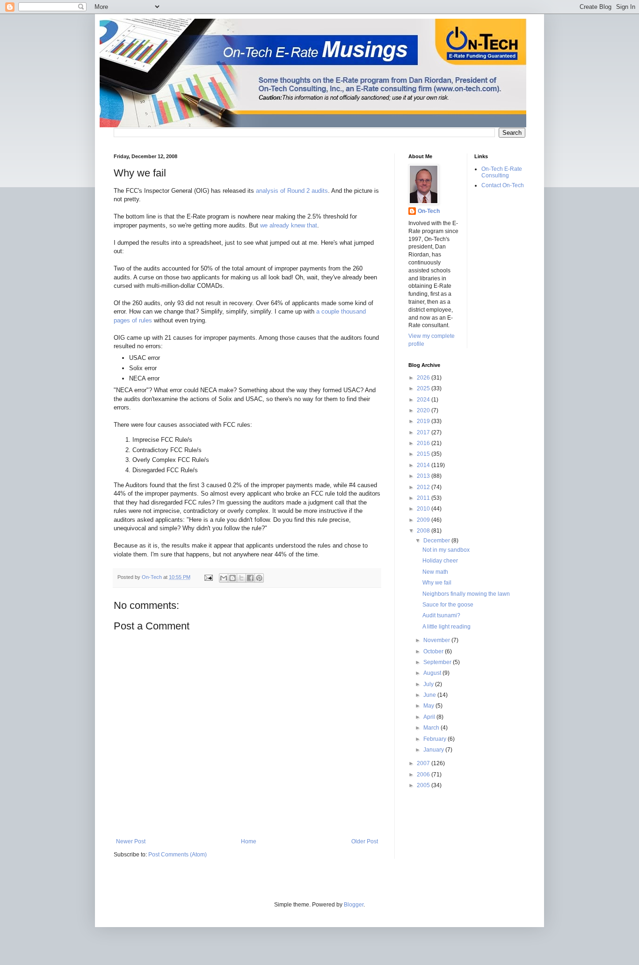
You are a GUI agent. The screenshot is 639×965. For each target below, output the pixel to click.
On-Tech (429, 211)
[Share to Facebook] (250, 578)
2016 (424, 443)
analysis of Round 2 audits (292, 190)
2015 (424, 454)
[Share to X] (241, 578)
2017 (424, 432)
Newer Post (130, 841)
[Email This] (223, 578)
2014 (424, 465)
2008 (424, 530)
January (434, 749)
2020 (424, 410)
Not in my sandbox (446, 550)
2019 (424, 421)
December (437, 540)
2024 (424, 399)
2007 (424, 763)
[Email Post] (208, 577)
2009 (424, 520)
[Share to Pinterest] (259, 578)
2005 (424, 785)
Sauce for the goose (447, 604)
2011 (424, 498)
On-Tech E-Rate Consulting (501, 172)
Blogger (353, 904)
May (429, 705)
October (434, 651)
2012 (424, 487)
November (437, 640)
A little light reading (446, 626)
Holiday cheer (440, 560)
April (429, 717)
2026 (424, 377)
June (430, 695)
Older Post (364, 841)
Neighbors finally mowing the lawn (466, 594)
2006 (424, 774)
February (435, 739)
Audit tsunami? (441, 615)
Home (248, 841)
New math (435, 572)
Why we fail (436, 582)
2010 (424, 508)
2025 (424, 388)
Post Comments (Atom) (177, 854)
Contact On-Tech (502, 185)
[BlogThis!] (232, 578)
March (432, 727)
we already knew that (288, 225)
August (433, 673)
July (429, 684)
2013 (424, 476)
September (438, 662)
